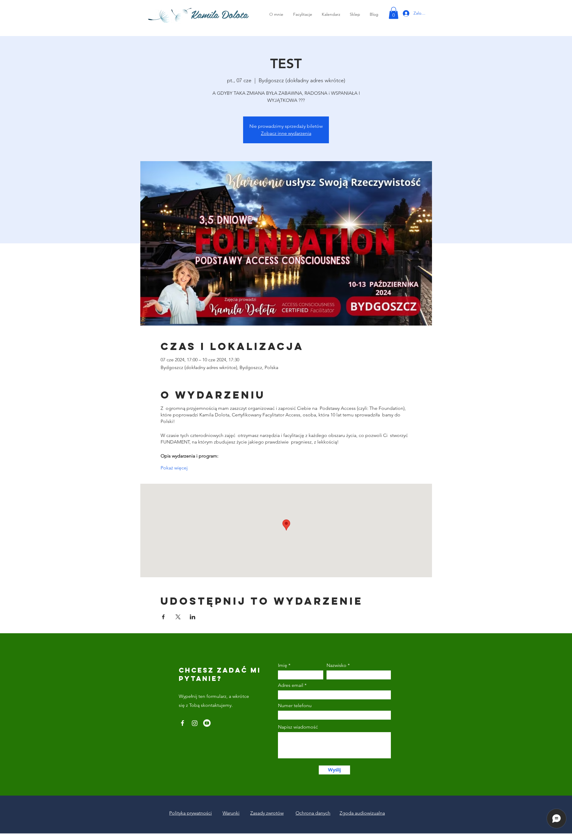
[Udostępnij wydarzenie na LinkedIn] (192, 616)
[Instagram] (194, 723)
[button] (393, 13)
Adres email (290, 685)
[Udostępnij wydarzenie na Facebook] (163, 616)
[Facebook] (182, 723)
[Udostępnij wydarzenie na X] (178, 616)
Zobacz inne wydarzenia (286, 133)
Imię (282, 665)
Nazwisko (336, 665)
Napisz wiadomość (298, 727)
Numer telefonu (295, 705)
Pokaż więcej (174, 468)
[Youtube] (207, 723)
